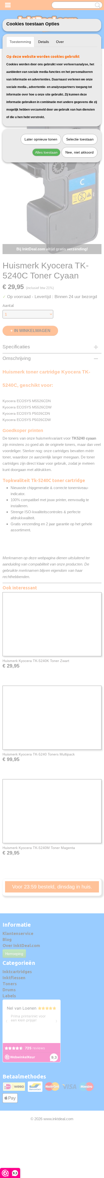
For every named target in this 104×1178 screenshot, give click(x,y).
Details (43, 42)
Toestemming (20, 42)
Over (60, 42)
